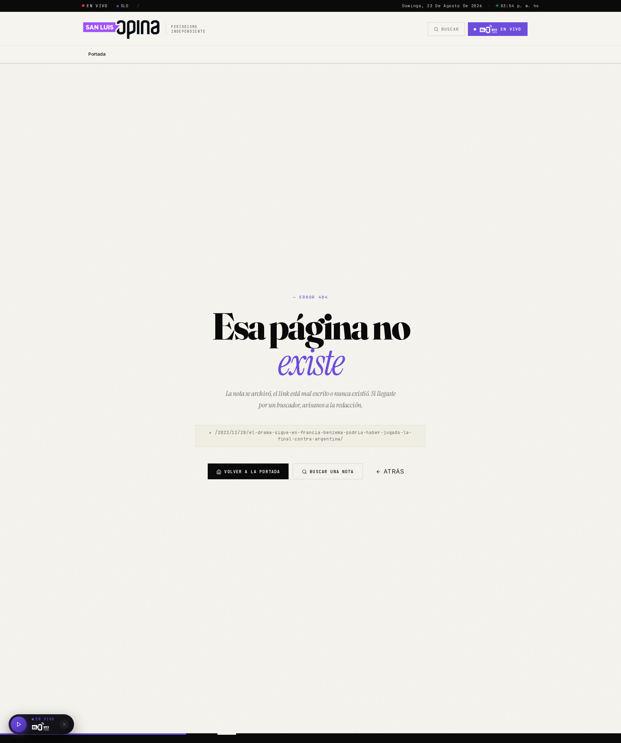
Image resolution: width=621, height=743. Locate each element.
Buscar (450, 29)
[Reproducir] (19, 724)
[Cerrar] (64, 724)
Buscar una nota (332, 471)
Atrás (394, 471)
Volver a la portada (252, 471)
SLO (122, 5)
